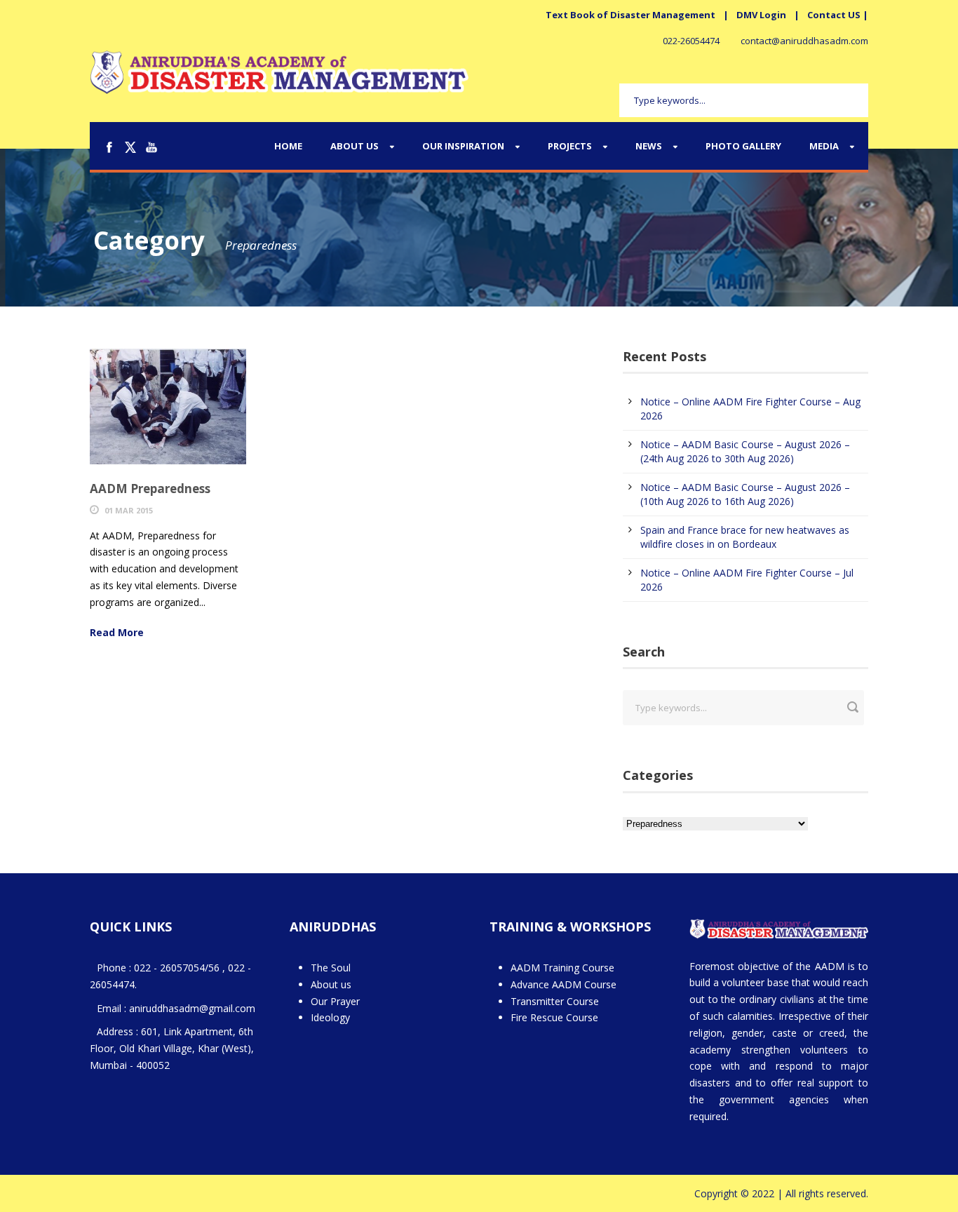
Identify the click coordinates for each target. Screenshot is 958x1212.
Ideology (330, 1017)
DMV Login (761, 14)
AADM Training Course (562, 967)
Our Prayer (335, 1001)
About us (331, 984)
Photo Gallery (743, 146)
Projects (570, 146)
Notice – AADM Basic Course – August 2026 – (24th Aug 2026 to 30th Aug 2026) (745, 451)
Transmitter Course (555, 1001)
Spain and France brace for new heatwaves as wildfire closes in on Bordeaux (744, 537)
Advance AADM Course (563, 984)
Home (288, 146)
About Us (354, 146)
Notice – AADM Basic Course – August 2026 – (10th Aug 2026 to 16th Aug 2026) (745, 494)
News (648, 146)
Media (824, 146)
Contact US (834, 14)
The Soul (331, 967)
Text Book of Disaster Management (630, 14)
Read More (117, 632)
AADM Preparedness (150, 488)
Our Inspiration (463, 146)
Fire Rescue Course (554, 1017)
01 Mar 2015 (128, 510)
